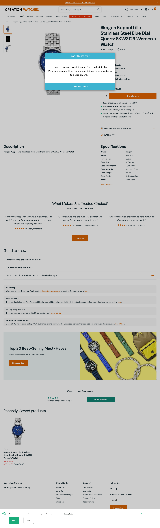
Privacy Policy (68, 514)
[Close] (148, 513)
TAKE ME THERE (80, 86)
